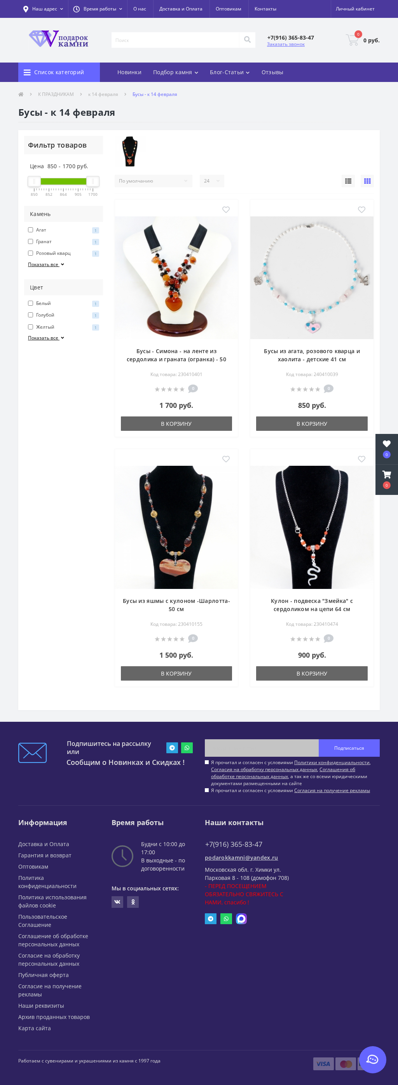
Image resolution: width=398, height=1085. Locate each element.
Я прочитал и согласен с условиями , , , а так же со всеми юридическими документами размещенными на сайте (291, 773)
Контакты (265, 8)
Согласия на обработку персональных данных (264, 769)
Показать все (43, 264)
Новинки (129, 72)
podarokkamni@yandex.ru (241, 857)
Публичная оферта (43, 975)
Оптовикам (228, 8)
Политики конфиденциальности (332, 762)
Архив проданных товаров (54, 1017)
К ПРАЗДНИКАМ (56, 94)
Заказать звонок (286, 44)
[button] (97, 9)
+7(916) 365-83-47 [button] (233, 844)
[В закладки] (226, 210)
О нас (139, 8)
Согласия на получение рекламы (332, 790)
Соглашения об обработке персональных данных (283, 773)
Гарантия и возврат (45, 855)
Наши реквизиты (41, 1005)
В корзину (176, 423)
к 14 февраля (103, 94)
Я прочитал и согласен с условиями (290, 790)
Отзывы (273, 72)
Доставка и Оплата (180, 8)
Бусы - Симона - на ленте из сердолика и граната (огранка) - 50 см (176, 359)
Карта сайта (34, 1028)
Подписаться (349, 748)
